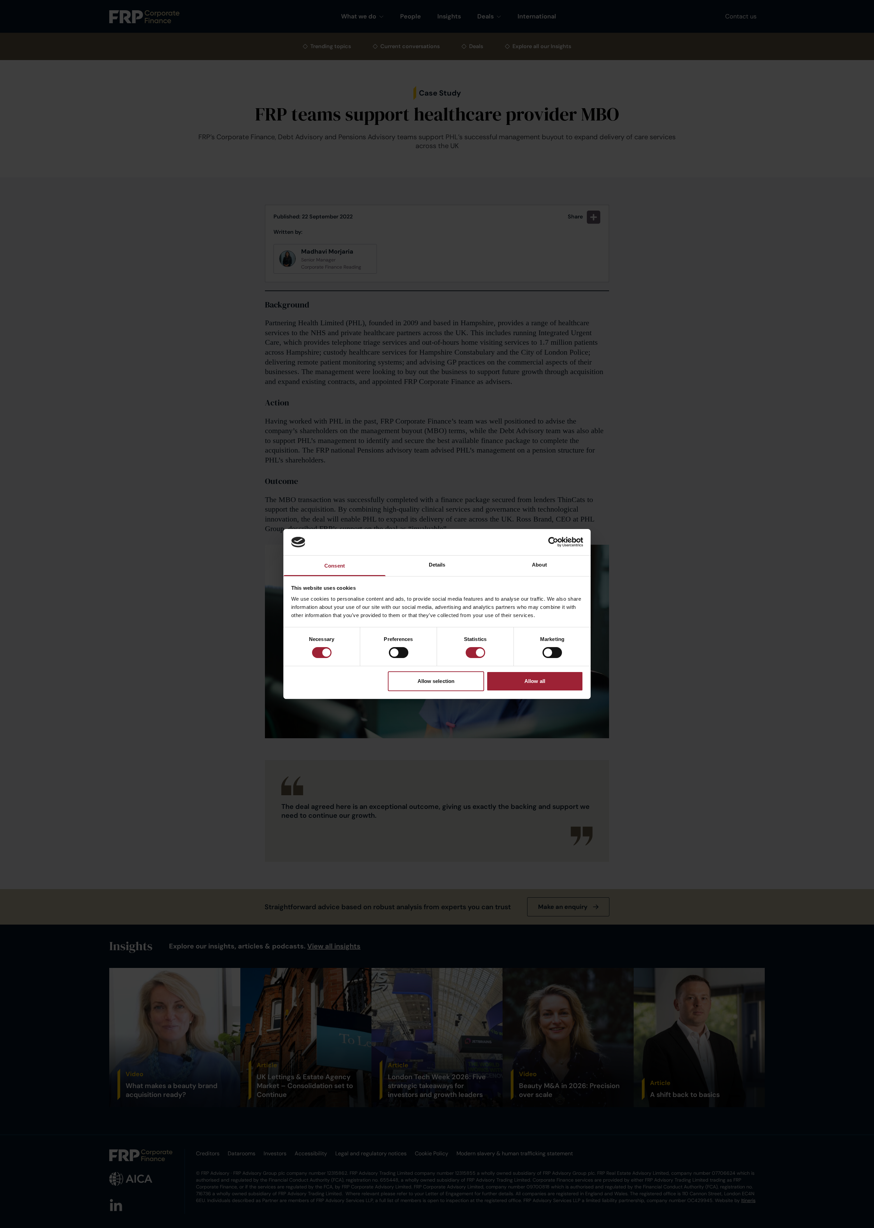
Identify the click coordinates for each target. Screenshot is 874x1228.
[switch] (398, 652)
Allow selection (436, 681)
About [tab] (539, 565)
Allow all (534, 681)
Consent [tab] (334, 566)
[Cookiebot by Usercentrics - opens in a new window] (553, 542)
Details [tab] (437, 565)
